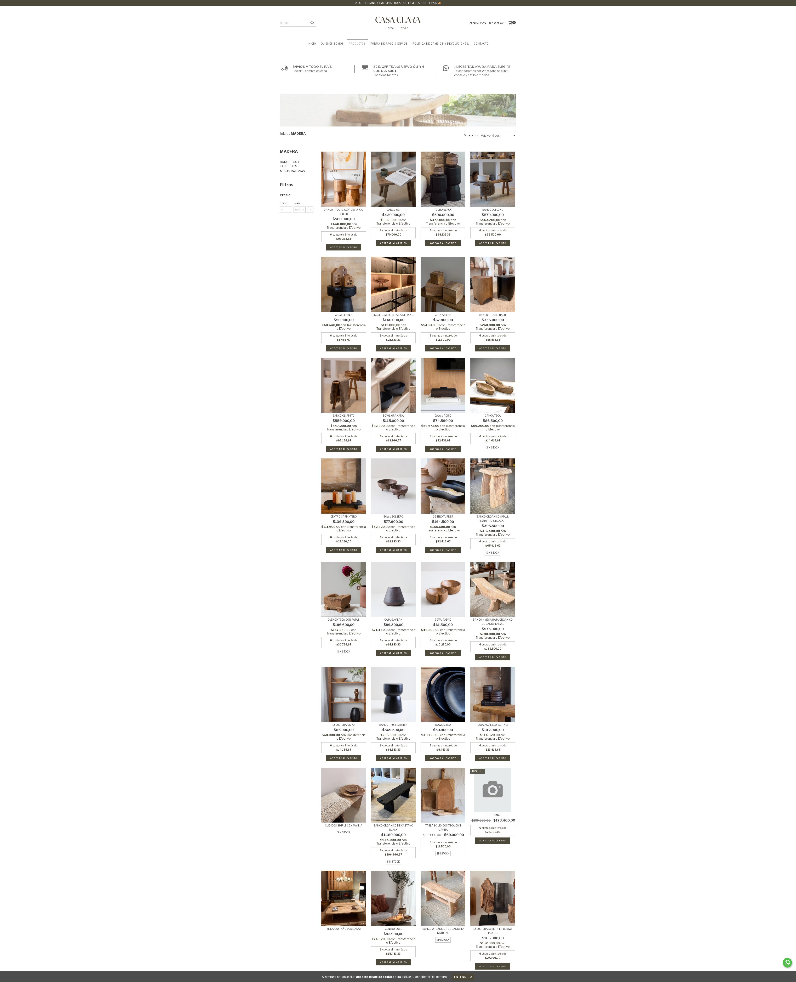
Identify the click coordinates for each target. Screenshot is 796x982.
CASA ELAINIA (343, 314)
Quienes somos (332, 43)
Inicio (312, 43)
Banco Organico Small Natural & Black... (493, 518)
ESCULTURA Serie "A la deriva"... (393, 314)
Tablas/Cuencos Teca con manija (443, 827)
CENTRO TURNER (443, 516)
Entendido (463, 976)
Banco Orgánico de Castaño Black (393, 827)
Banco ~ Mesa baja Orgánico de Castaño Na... (493, 621)
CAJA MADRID (442, 415)
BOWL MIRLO (443, 724)
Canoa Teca (493, 415)
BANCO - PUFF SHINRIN (393, 724)
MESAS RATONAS (292, 171)
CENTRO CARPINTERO (343, 516)
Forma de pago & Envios (389, 43)
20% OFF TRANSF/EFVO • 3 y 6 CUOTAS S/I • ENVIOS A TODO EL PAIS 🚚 (398, 3)
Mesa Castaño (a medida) (344, 928)
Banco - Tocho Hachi (492, 314)
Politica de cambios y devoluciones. (441, 43)
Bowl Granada (393, 415)
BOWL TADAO (443, 619)
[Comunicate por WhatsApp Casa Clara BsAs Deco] (787, 962)
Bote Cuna (493, 815)
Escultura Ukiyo (343, 724)
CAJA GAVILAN (393, 619)
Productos (357, 43)
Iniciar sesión (497, 23)
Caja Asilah (443, 314)
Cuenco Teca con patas (343, 619)
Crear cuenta (478, 23)
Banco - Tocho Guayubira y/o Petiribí (343, 211)
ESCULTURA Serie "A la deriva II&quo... (492, 931)
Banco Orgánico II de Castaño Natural (443, 931)
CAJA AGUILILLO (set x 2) (492, 724)
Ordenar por (471, 135)
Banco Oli (393, 209)
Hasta (297, 203)
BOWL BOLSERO (393, 516)
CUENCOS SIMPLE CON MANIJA (343, 825)
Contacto (481, 43)
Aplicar (310, 210)
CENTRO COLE (393, 928)
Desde (283, 203)
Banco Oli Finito (343, 415)
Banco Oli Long (492, 209)
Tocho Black (442, 209)
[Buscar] (312, 23)
